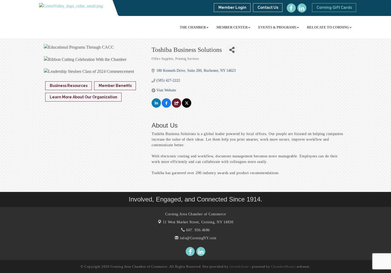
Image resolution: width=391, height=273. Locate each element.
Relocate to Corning (328, 27)
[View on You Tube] (176, 106)
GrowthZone (239, 266)
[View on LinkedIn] (156, 106)
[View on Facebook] (166, 106)
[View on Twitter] (186, 106)
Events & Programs (277, 27)
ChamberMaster (283, 266)
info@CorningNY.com (197, 238)
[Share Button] (232, 50)
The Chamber (193, 27)
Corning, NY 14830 (198, 222)
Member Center (232, 27)
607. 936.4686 (197, 230)
